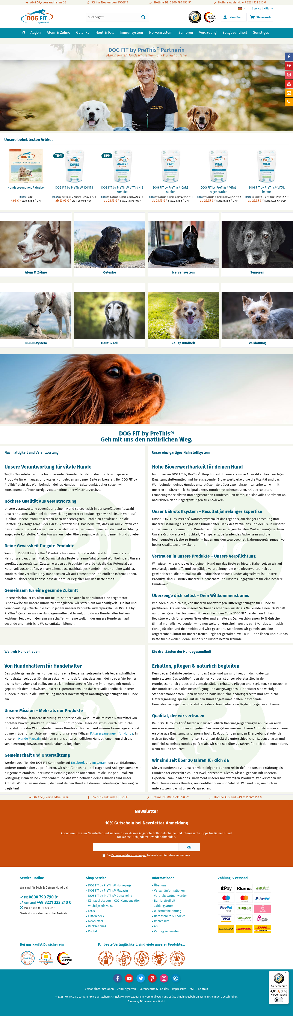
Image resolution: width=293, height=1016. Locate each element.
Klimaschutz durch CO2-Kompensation (114, 901)
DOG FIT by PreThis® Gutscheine (110, 896)
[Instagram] (164, 978)
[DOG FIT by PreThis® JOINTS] (74, 166)
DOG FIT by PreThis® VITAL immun (267, 190)
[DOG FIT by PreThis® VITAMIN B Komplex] (122, 166)
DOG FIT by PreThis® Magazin (108, 890)
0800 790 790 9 (43, 897)
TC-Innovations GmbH (152, 1001)
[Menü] (286, 973)
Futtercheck (96, 916)
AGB (157, 926)
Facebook (78, 763)
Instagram (99, 763)
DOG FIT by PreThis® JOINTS (74, 187)
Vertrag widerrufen (167, 931)
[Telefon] (289, 102)
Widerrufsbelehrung (167, 911)
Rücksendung (97, 926)
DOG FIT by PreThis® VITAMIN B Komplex (122, 190)
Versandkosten (154, 996)
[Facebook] (117, 978)
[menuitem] (261, 8)
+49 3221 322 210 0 (54, 902)
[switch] (279, 999)
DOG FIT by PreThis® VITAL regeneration (218, 190)
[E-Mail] (289, 93)
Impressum (161, 921)
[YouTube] (129, 978)
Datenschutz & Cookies (170, 916)
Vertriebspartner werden (170, 896)
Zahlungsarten (164, 906)
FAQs (91, 911)
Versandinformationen (169, 890)
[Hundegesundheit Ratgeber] (26, 166)
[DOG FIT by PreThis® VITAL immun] (267, 166)
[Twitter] (140, 978)
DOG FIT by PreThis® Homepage (109, 885)
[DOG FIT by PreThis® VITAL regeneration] (218, 166)
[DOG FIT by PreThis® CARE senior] (170, 166)
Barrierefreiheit (164, 901)
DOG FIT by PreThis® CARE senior (170, 190)
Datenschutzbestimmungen (128, 855)
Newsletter (95, 921)
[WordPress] (175, 978)
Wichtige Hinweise (100, 906)
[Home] (23, 33)
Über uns (160, 885)
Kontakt (93, 931)
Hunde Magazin (29, 739)
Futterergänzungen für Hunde (111, 733)
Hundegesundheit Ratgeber (26, 187)
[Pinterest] (152, 978)
